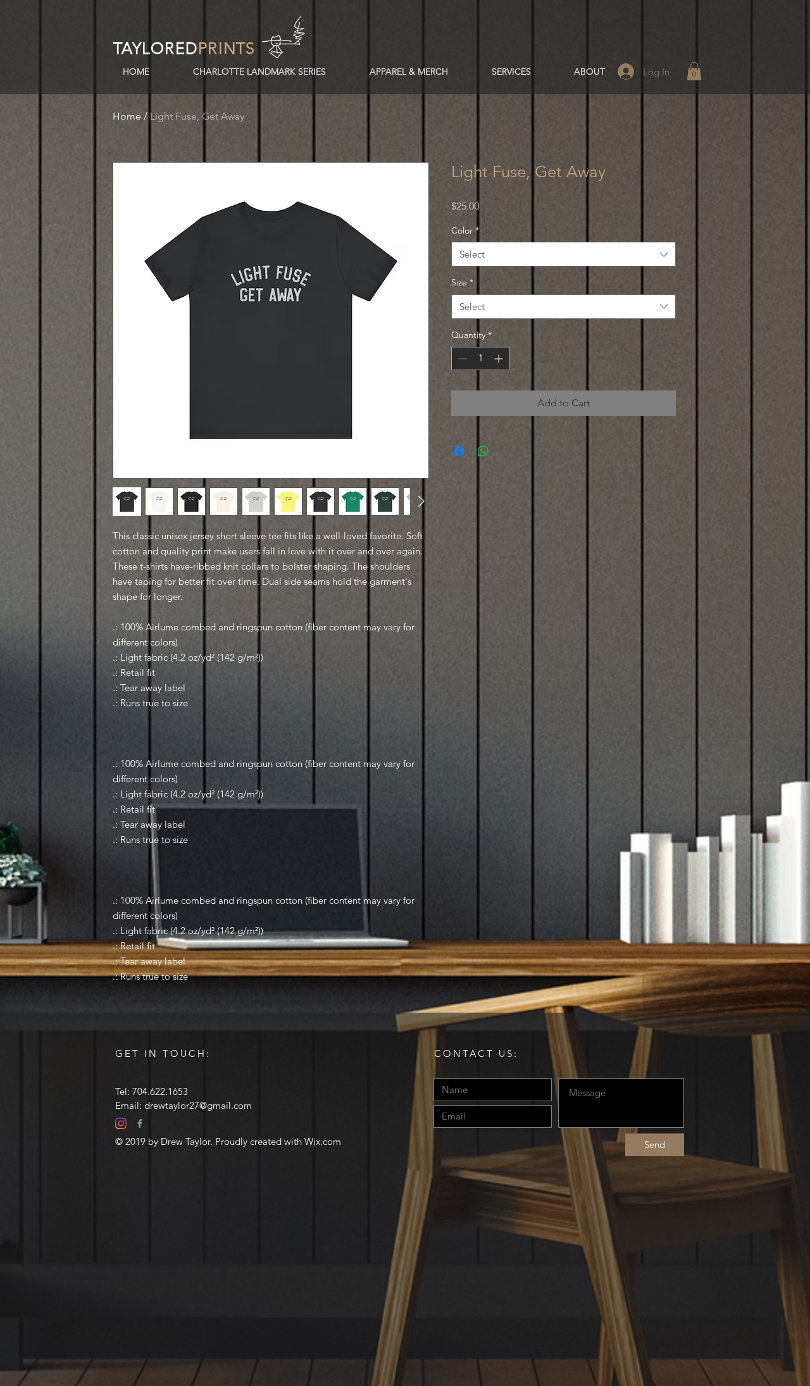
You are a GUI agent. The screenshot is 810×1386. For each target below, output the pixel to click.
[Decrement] (461, 358)
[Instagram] (121, 1123)
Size (462, 282)
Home (127, 116)
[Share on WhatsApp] (483, 451)
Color (465, 230)
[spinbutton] (480, 358)
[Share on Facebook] (459, 451)
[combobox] (563, 254)
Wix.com (322, 1141)
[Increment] (500, 358)
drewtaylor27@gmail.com (198, 1105)
